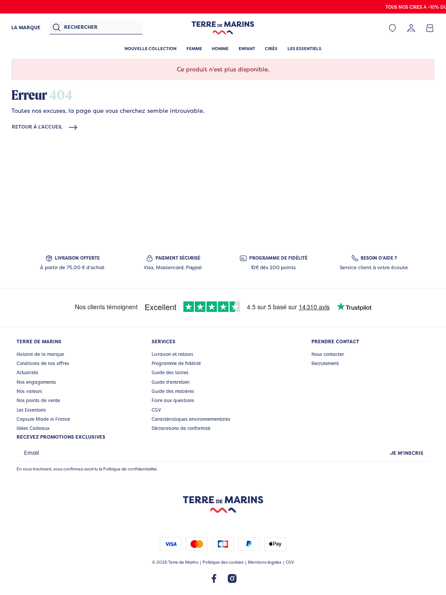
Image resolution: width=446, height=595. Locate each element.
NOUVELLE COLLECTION (150, 48)
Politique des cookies (223, 562)
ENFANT (247, 48)
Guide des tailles (170, 372)
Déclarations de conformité (181, 428)
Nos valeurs (29, 391)
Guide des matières (173, 391)
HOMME (220, 48)
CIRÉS (271, 48)
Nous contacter (327, 354)
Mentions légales (264, 562)
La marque (26, 27)
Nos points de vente (38, 400)
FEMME (194, 48)
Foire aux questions (173, 400)
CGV (156, 410)
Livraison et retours (172, 354)
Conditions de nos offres (43, 363)
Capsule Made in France (43, 419)
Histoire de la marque (40, 354)
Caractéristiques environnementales (191, 419)
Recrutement (325, 363)
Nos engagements (36, 382)
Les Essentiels (31, 410)
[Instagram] (232, 578)
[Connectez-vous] (411, 28)
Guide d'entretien (170, 382)
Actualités (27, 372)
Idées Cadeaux (33, 428)
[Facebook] (214, 578)
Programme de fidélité (176, 363)
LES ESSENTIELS (304, 48)
